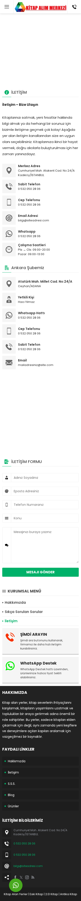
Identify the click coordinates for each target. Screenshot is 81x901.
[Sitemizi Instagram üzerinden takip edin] (27, 877)
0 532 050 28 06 (24, 843)
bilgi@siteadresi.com (28, 866)
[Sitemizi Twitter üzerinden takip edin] (21, 877)
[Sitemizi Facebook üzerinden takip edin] (15, 877)
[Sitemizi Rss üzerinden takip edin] (33, 877)
